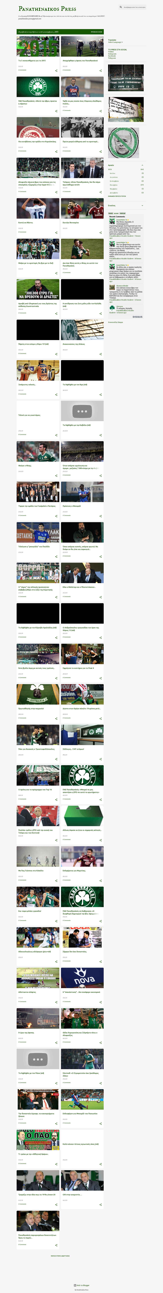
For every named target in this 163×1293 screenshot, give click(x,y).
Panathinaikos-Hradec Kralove (121, 236)
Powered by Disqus (115, 322)
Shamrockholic (122, 286)
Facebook (112, 56)
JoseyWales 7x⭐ (122, 220)
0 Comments (22, 70)
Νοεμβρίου (113, 189)
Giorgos (119, 306)
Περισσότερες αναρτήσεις (60, 1256)
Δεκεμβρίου (114, 193)
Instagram (112, 54)
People (111, 213)
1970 (110, 169)
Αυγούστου (114, 177)
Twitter (111, 52)
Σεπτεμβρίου (114, 181)
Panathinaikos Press (47, 8)
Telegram (112, 58)
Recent (116, 213)
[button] (56, 70)
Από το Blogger (82, 1285)
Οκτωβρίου (114, 185)
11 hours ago (121, 313)
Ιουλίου (112, 173)
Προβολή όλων (96, 32)
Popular (122, 213)
